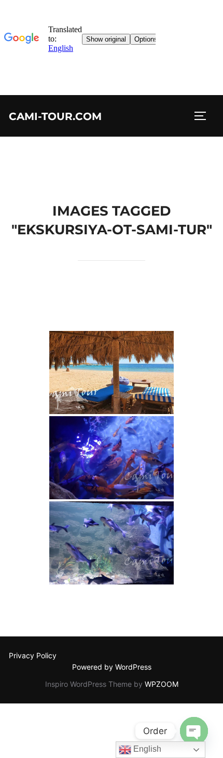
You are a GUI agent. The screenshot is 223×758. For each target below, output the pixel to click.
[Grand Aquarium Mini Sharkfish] (111, 542)
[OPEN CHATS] (194, 731)
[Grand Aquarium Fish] (111, 457)
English (146, 748)
